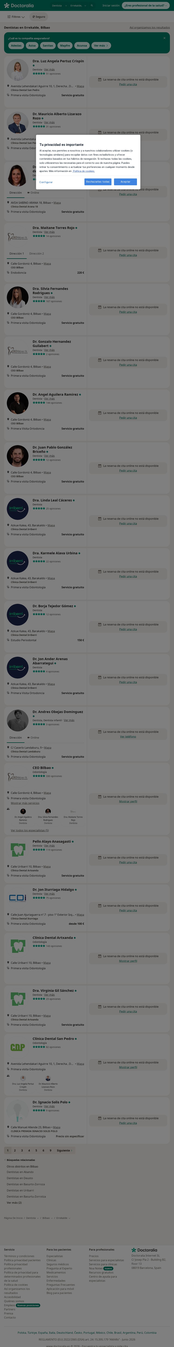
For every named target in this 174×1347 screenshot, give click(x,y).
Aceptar (125, 181)
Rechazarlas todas (98, 181)
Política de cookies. (83, 171)
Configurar (46, 182)
